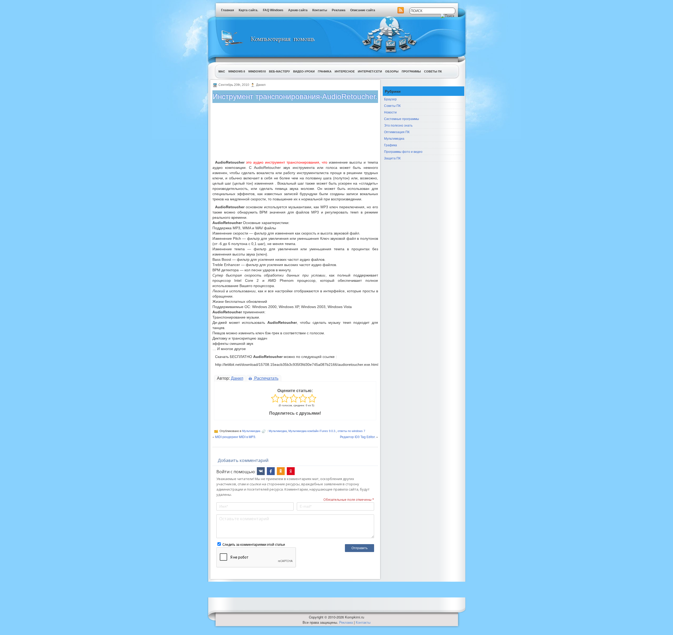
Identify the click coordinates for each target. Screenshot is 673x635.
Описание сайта (362, 10)
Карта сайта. (248, 10)
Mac (221, 71)
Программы (411, 71)
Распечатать (265, 378)
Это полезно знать (398, 125)
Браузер (390, 99)
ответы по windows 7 (351, 431)
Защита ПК (392, 158)
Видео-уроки (304, 71)
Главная (227, 10)
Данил (237, 378)
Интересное (345, 71)
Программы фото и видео (403, 151)
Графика (325, 71)
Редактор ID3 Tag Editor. (357, 436)
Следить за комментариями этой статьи (253, 544)
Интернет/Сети (370, 71)
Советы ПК (433, 71)
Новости (390, 112)
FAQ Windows (273, 10)
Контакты (319, 10)
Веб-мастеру (279, 71)
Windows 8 (236, 71)
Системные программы (401, 118)
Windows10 (257, 71)
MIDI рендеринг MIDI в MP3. (235, 436)
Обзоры (392, 71)
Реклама (338, 10)
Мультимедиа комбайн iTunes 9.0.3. (312, 431)
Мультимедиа (251, 431)
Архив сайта (298, 10)
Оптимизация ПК (397, 131)
